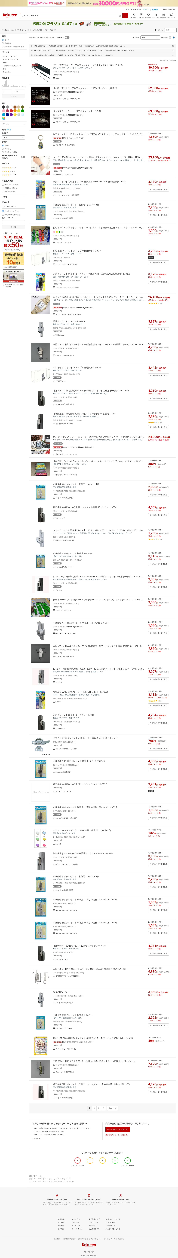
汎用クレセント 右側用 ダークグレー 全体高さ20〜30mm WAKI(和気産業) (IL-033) (91, 274)
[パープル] (11, 114)
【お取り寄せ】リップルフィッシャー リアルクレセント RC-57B (85, 88)
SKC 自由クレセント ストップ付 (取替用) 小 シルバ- (77, 251)
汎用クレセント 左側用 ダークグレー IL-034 (73, 715)
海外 (9, 130)
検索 (14, 96)
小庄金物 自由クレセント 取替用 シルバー (72, 553)
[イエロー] (18, 110)
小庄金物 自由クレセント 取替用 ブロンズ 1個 (76, 876)
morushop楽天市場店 (63, 772)
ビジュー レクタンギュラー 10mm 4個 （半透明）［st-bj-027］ (82, 830)
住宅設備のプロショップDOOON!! (67, 976)
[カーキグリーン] (22, 107)
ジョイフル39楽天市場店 (64, 1003)
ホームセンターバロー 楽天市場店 (67, 195)
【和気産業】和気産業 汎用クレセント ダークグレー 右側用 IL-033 (84, 414)
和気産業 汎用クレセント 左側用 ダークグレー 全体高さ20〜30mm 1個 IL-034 (91, 1084)
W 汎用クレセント (61, 992)
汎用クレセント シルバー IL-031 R (69, 321)
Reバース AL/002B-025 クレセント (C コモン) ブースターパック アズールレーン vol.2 (93, 1038)
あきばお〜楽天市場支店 (64, 424)
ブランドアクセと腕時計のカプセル (68, 314)
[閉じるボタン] (173, 46)
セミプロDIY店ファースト (65, 567)
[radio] (3, 40)
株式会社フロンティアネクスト (66, 475)
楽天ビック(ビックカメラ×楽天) (67, 864)
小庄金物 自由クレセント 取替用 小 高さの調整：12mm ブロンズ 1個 (85, 807)
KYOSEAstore (60, 381)
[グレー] (7, 107)
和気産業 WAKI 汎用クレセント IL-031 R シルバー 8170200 (80, 692)
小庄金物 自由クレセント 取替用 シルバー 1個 (76, 205)
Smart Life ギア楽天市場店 (65, 404)
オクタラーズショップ (63, 791)
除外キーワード (7, 218)
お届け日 (5, 142)
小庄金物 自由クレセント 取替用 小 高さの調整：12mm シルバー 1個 (85, 923)
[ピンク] (3, 110)
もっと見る (36, 1139)
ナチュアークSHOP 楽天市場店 (67, 264)
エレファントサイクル (63, 243)
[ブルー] (3, 114)
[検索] (125, 15)
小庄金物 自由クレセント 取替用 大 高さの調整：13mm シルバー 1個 (85, 899)
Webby (58, 702)
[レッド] (11, 110)
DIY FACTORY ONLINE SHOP (66, 749)
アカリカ (59, 590)
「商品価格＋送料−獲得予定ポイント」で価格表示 (46, 37)
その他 (71, 1181)
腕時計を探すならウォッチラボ (66, 454)
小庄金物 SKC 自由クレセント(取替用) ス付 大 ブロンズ (79, 761)
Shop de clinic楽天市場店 (64, 218)
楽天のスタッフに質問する (117, 1130)
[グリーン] (22, 110)
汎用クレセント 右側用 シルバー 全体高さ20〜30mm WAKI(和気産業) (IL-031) (89, 182)
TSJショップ (60, 518)
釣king (58, 78)
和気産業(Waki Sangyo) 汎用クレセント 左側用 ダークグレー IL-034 (84, 507)
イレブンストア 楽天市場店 (65, 145)
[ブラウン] (15, 107)
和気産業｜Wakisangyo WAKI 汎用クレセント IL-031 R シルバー (83, 853)
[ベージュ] (18, 107)
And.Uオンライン (62, 959)
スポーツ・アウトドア (37, 1179)
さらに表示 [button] (7, 72)
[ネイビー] (7, 114)
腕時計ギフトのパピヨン (64, 175)
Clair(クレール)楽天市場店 (65, 355)
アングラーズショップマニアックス (68, 99)
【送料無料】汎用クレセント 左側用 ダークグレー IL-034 (79, 946)
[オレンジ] (15, 110)
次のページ (112, 1108)
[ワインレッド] (7, 110)
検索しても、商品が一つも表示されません (49, 1134)
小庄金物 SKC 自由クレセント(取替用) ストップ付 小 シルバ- (81, 623)
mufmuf (58, 844)
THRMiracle (60, 335)
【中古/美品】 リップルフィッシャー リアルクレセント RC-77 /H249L (90, 65)
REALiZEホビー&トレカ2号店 (66, 1049)
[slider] (2, 87)
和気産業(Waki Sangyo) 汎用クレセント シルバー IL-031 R (80, 784)
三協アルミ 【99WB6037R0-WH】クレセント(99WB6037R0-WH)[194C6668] (89, 969)
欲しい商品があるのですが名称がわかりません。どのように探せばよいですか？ (62, 1128)
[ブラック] (3, 107)
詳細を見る (109, 55)
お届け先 (5, 133)
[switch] (23, 157)
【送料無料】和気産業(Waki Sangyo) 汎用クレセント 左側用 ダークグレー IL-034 (91, 391)
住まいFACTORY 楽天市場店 (66, 633)
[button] (169, 10)
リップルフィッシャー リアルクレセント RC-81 (77, 111)
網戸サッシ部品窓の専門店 (65, 540)
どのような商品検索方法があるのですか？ (49, 1131)
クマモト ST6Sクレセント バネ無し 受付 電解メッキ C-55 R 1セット (85, 738)
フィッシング (54, 1179)
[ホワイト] (11, 107)
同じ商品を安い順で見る (158, 189)
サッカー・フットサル (57, 1181)
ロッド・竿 (66, 1179)
